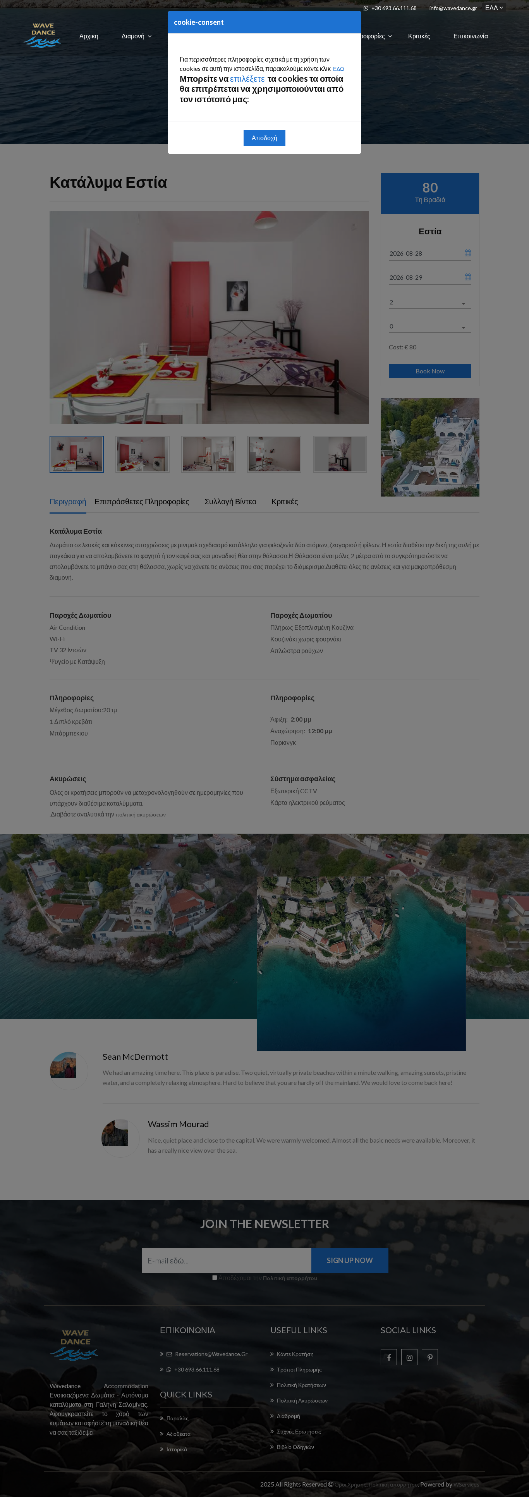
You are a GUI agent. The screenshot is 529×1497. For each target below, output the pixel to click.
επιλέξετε (248, 78)
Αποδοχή (264, 137)
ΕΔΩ (338, 68)
